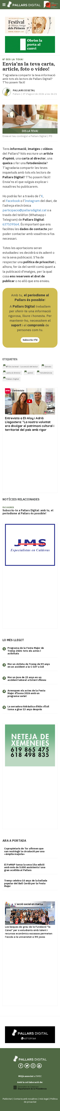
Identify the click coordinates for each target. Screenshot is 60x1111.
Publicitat (7, 1098)
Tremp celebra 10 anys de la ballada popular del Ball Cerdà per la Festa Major (25, 883)
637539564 (10, 224)
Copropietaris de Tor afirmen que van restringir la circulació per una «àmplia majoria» (24, 851)
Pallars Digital (24, 90)
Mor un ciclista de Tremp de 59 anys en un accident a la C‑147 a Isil (29, 665)
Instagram (32, 201)
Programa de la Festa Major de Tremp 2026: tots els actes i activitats (26, 650)
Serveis (48, 366)
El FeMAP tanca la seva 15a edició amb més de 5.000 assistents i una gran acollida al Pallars (24, 867)
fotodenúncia (46, 372)
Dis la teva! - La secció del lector (23, 366)
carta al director (13, 372)
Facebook (13, 201)
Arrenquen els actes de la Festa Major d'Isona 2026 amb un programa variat (26, 693)
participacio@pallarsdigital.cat (24, 210)
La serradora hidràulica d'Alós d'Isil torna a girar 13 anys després (28, 708)
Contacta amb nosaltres (26, 1098)
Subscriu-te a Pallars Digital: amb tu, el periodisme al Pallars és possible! (27, 512)
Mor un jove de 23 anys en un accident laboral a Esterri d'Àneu (27, 679)
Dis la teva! (14, 59)
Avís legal (43, 1098)
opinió (30, 372)
